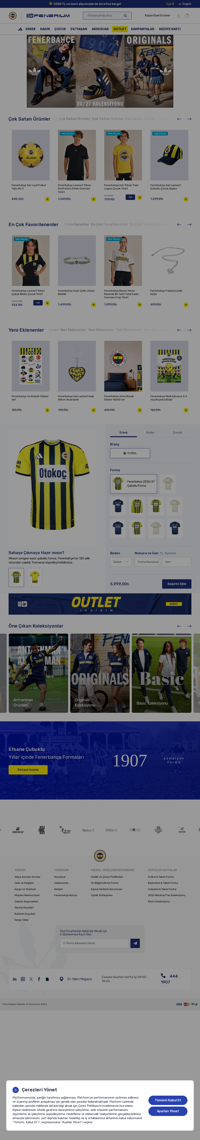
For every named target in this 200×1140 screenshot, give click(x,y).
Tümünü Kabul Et (168, 1100)
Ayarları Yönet (168, 1111)
